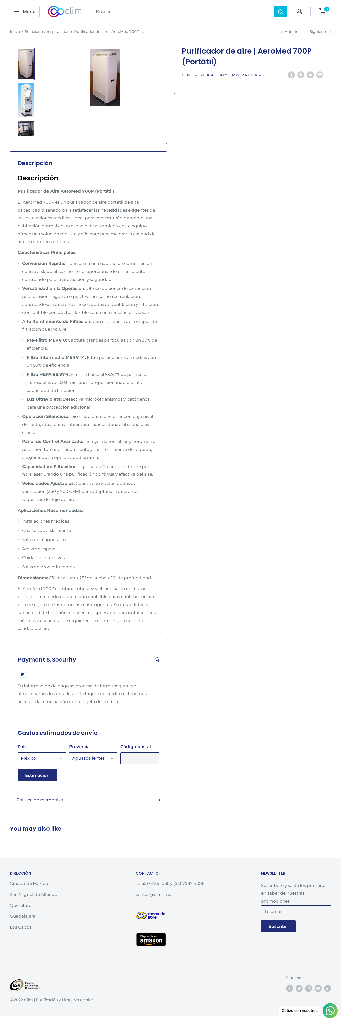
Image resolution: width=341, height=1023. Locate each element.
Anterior (292, 31)
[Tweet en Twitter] (310, 75)
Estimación (37, 775)
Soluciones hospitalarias (47, 31)
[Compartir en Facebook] (291, 75)
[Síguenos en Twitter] (299, 988)
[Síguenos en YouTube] (318, 988)
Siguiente (318, 31)
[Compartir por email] (319, 75)
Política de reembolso (39, 799)
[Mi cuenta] (299, 11)
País (22, 746)
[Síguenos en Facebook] (289, 988)
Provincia (79, 746)
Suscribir (278, 926)
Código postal (135, 746)
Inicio (15, 31)
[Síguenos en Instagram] (308, 988)
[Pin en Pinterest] (300, 75)
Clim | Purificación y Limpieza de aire (223, 75)
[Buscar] (280, 11)
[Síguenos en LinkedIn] (327, 988)
